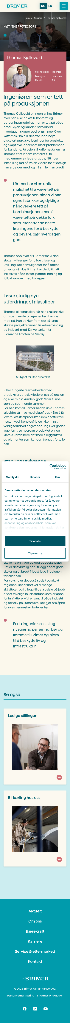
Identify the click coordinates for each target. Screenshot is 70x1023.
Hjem (27, 18)
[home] (15, 6)
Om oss (35, 921)
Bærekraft (35, 931)
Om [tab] (57, 476)
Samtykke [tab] (12, 476)
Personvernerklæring (20, 995)
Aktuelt (35, 911)
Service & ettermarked (35, 951)
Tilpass (33, 553)
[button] (63, 6)
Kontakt (35, 962)
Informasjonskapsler (50, 995)
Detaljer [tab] (35, 476)
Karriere (38, 18)
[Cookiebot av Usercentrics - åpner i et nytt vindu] (50, 466)
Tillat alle (35, 540)
